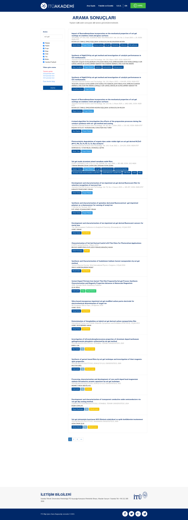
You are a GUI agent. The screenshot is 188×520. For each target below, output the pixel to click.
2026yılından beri (49, 73)
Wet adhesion (133, 45)
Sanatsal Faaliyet (50, 62)
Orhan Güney (77, 193)
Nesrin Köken (77, 45)
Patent (47, 46)
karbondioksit (107, 67)
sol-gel (97, 169)
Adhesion (124, 45)
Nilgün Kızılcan (77, 111)
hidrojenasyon (118, 67)
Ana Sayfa (91, 6)
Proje (47, 48)
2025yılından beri (49, 76)
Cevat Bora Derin (78, 89)
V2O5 (134, 173)
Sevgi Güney (76, 311)
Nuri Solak (76, 349)
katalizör (98, 67)
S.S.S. (119, 6)
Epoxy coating (98, 45)
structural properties (121, 169)
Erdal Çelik (76, 291)
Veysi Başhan (76, 131)
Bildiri (47, 59)
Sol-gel (107, 45)
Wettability (115, 45)
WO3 (139, 173)
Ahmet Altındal (77, 427)
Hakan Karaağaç (77, 251)
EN (126, 6)
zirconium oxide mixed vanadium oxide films (86, 173)
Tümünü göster (48, 71)
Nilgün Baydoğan (78, 409)
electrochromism (107, 169)
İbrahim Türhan (77, 169)
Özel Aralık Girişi (49, 81)
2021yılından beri (49, 78)
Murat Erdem (76, 271)
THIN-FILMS (126, 173)
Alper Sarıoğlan (77, 67)
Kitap (46, 51)
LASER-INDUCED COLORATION (111, 173)
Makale (47, 43)
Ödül (46, 54)
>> (81, 439)
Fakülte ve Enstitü (105, 6)
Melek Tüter (76, 151)
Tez (46, 57)
